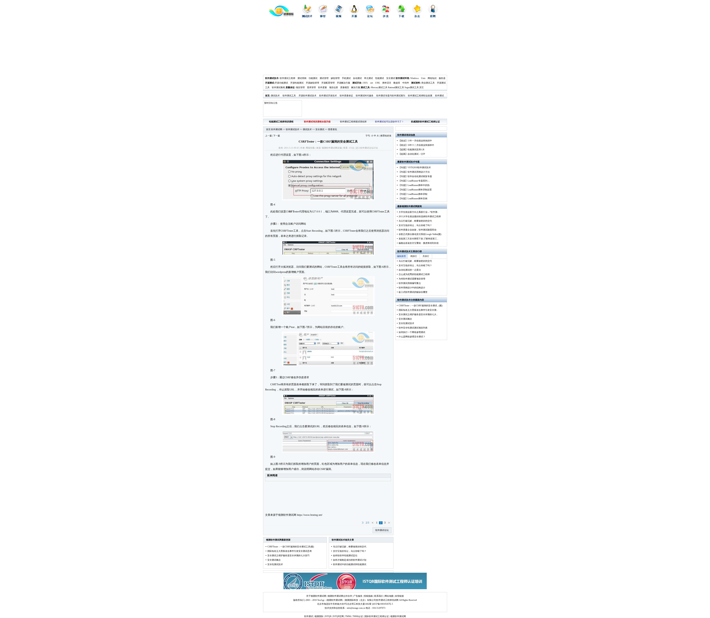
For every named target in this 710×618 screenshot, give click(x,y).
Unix (423, 78)
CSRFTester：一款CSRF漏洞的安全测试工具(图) (290, 546)
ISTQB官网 (338, 616)
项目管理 (300, 87)
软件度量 (322, 87)
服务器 (442, 78)
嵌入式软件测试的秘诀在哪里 (413, 292)
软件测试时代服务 (364, 95)
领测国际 (319, 616)
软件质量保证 (346, 95)
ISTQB (328, 616)
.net (371, 83)
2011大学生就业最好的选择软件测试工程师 (420, 216)
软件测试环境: (403, 78)
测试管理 (324, 78)
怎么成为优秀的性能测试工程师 (414, 274)
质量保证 (290, 87)
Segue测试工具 (412, 87)
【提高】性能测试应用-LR (411, 149)
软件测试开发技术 (328, 95)
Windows (414, 78)
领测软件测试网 (287, 515)
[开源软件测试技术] (354, 16)
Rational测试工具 (396, 87)
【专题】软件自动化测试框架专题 (415, 176)
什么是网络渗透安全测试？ (412, 336)
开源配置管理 (328, 83)
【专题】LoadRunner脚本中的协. (414, 185)
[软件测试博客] (323, 16)
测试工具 (365, 87)
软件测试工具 (289, 95)
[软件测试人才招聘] (433, 16)
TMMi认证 (358, 616)
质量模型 (344, 87)
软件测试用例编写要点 (410, 283)
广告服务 (358, 596)
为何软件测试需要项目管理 (412, 278)
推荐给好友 (385, 135)
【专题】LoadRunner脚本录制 (413, 194)
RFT (291, 211)
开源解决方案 (343, 83)
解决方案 (355, 87)
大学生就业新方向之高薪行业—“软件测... (419, 212)
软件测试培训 (404, 135)
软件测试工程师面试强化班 (353, 121)
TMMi (348, 616)
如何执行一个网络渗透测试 (412, 332)
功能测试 (313, 78)
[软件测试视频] (339, 16)
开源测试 (269, 83)
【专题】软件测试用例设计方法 (414, 172)
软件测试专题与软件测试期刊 (390, 95)
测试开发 (356, 83)
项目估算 (333, 87)
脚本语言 (386, 83)
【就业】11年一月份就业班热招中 (415, 140)
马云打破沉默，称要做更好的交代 (349, 546)
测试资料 (415, 83)
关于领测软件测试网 (316, 596)
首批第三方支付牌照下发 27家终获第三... (419, 238)
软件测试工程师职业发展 (420, 95)
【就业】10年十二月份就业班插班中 (416, 145)
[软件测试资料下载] (401, 16)
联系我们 (378, 596)
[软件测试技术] (307, 16)
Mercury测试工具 (379, 87)
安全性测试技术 (275, 564)
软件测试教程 (278, 87)
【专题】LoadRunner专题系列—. (414, 181)
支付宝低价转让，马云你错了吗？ (349, 551)
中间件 (405, 83)
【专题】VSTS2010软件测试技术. (415, 167)
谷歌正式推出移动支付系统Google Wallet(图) (420, 234)
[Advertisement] (355, 47)
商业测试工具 (428, 83)
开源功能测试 (281, 83)
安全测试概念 (274, 560)
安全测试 (390, 78)
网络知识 (432, 78)
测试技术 (275, 95)
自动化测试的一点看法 (410, 270)
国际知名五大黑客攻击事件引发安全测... (418, 310)
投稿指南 (368, 596)
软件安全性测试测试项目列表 (413, 327)
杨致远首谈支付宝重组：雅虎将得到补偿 (419, 243)
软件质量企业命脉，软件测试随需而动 (417, 229)
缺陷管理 (335, 78)
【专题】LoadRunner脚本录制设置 (415, 189)
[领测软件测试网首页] (278, 15)
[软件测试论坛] (370, 16)
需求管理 (311, 87)
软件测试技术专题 (411, 161)
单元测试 (368, 78)
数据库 (396, 83)
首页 (267, 95)
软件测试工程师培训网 (387, 600)
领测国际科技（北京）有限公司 (360, 600)
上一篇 (268, 135)
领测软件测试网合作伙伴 (340, 596)
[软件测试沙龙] (386, 16)
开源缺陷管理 (312, 83)
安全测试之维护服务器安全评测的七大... (418, 314)
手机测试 (346, 78)
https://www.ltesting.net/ (309, 515)
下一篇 (276, 135)
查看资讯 (332, 129)
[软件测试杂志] (417, 16)
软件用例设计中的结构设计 (412, 287)
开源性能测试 (297, 83)
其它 (421, 87)
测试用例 (301, 78)
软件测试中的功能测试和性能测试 (349, 564)
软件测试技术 (271, 78)
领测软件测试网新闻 (412, 206)
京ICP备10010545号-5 (382, 604)
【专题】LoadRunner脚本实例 (413, 198)
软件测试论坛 (366, 148)
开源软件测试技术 (307, 95)
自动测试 (357, 78)
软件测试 (308, 616)
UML (377, 83)
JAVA (365, 83)
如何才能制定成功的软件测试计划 (349, 560)
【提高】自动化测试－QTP (412, 154)
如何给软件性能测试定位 (345, 555)
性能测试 (379, 78)
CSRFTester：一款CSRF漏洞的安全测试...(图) (420, 305)
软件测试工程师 (287, 78)
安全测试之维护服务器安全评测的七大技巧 (288, 555)
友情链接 (399, 596)
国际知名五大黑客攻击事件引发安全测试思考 (289, 551)
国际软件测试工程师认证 (376, 616)
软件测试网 (276, 129)
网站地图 (389, 596)
